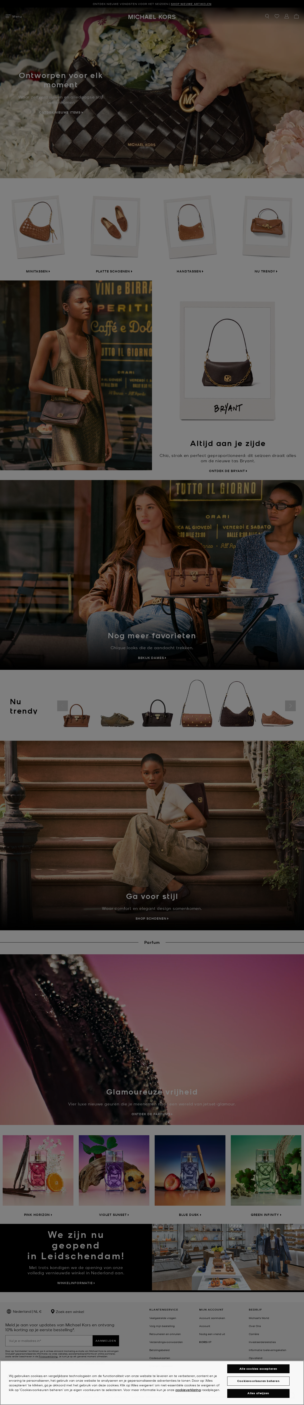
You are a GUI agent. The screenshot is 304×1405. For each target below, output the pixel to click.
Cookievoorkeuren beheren (258, 1381)
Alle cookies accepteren (258, 1369)
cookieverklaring (188, 1390)
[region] (152, 1383)
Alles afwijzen (258, 1393)
